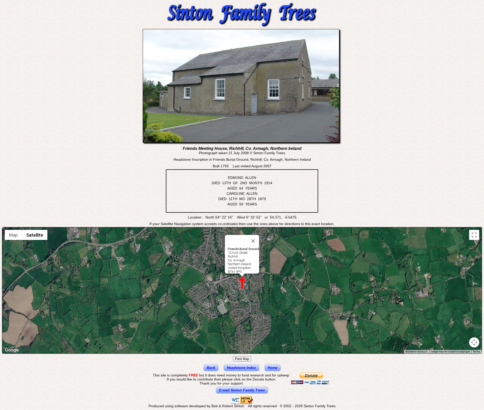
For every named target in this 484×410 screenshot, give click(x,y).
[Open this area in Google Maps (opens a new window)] (12, 350)
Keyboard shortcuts (416, 351)
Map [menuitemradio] (13, 235)
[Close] (253, 241)
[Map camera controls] (474, 342)
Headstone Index (241, 368)
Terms (476, 351)
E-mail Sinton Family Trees (242, 390)
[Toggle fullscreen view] (474, 235)
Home (273, 368)
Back (211, 368)
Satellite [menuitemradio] (34, 235)
